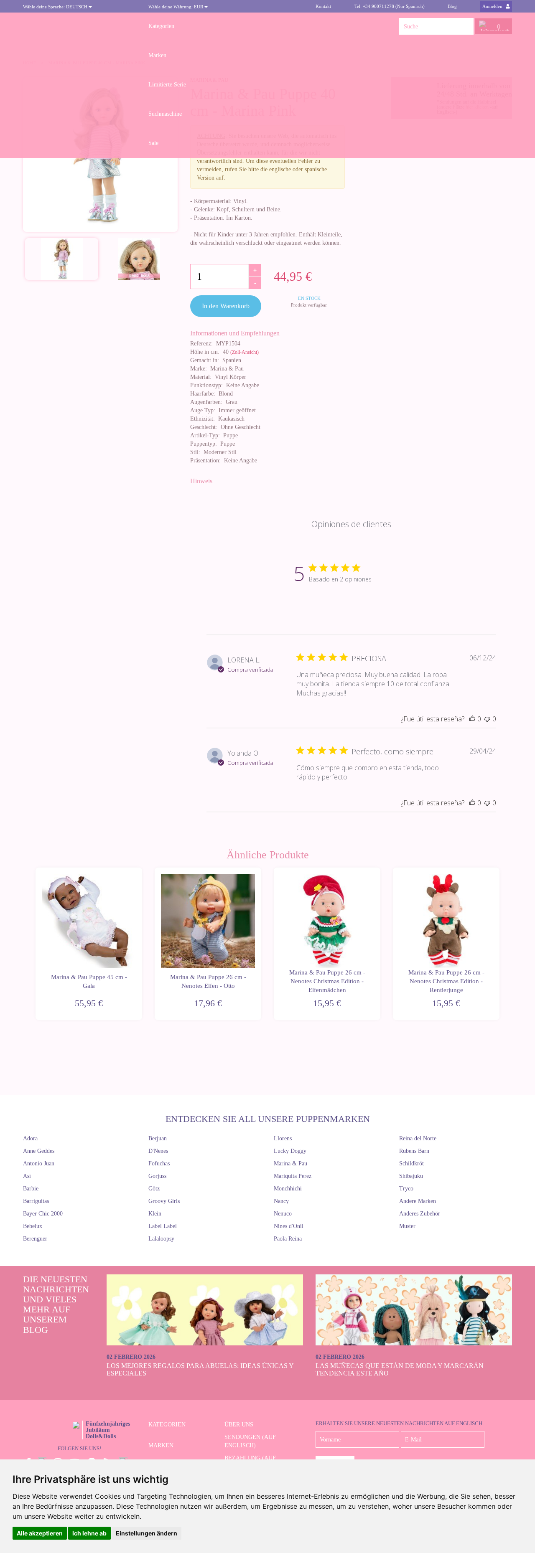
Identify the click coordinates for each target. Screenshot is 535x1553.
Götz (154, 1188)
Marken (157, 55)
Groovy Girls (164, 1201)
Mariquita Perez (292, 1176)
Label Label (162, 1226)
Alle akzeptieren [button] (40, 1533)
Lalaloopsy (161, 1239)
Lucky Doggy (290, 1151)
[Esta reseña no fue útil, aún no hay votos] (487, 718)
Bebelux (32, 1226)
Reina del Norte (417, 1138)
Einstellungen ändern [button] (146, 1533)
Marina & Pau (290, 1163)
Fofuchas (159, 1163)
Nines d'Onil (288, 1226)
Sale (153, 143)
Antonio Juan (38, 1163)
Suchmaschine (165, 114)
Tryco (406, 1188)
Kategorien (161, 26)
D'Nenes (158, 1151)
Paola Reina (288, 1239)
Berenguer (35, 1239)
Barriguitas (36, 1201)
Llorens (283, 1138)
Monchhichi (288, 1188)
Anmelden (493, 6)
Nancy (281, 1201)
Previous (34, 943)
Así (27, 1176)
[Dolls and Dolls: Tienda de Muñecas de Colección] (79, 26)
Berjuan (157, 1138)
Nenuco (283, 1213)
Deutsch (56, 6)
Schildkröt (411, 1163)
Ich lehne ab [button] (89, 1533)
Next (500, 943)
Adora (30, 1138)
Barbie (30, 1188)
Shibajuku (411, 1176)
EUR (176, 6)
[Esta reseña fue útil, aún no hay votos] (472, 718)
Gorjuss (157, 1176)
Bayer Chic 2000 (43, 1213)
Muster (407, 1226)
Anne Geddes (38, 1151)
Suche (465, 26)
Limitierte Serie (167, 84)
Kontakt (323, 6)
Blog (452, 6)
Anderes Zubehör (419, 1213)
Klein (154, 1213)
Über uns (238, 1424)
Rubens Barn (414, 1151)
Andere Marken (417, 1201)
